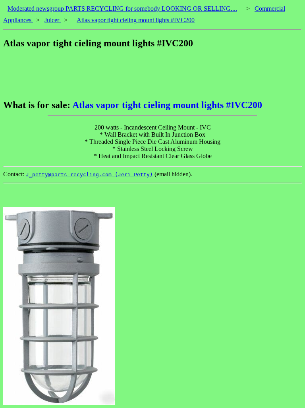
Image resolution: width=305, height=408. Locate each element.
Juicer (52, 20)
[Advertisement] (147, 74)
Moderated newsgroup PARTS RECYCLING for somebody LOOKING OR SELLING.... (122, 8)
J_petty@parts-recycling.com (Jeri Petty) (89, 174)
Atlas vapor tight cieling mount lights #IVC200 (136, 20)
